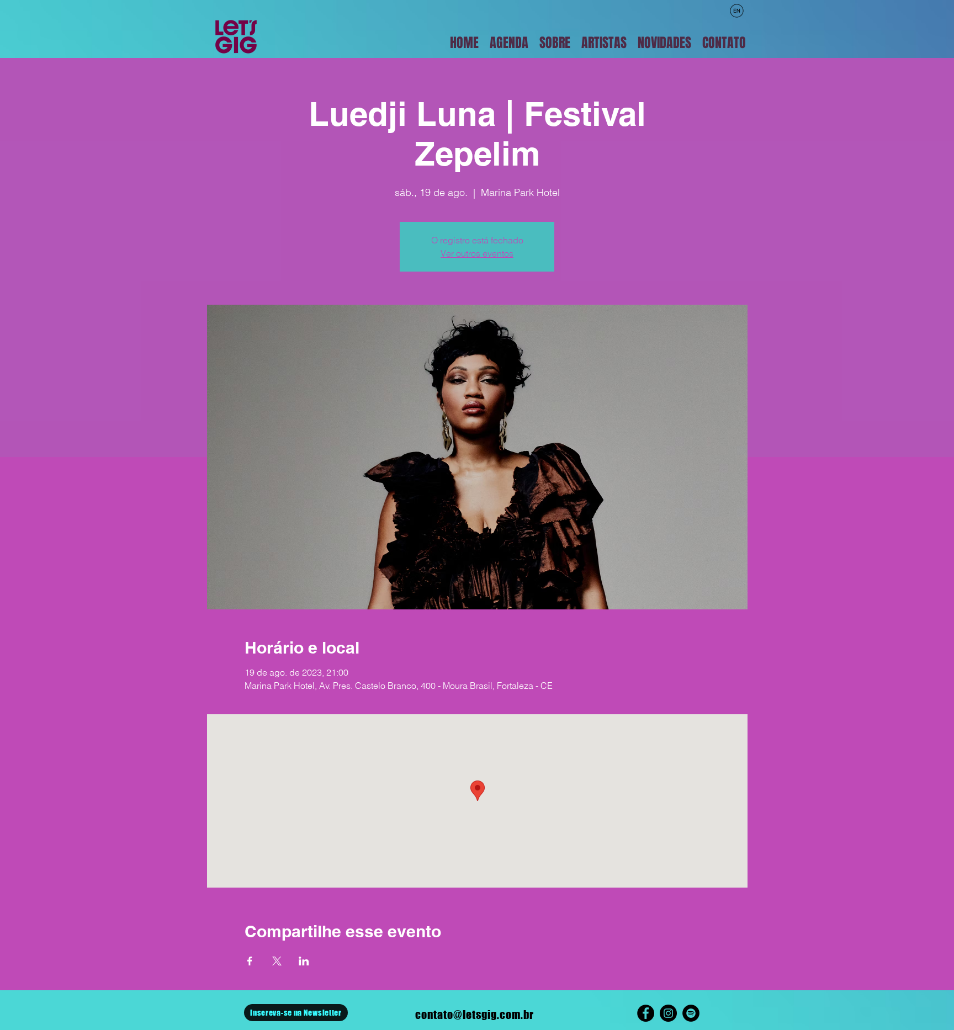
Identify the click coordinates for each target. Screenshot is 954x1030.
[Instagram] (668, 1013)
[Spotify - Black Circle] (690, 1013)
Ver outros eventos (477, 253)
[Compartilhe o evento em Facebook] (250, 961)
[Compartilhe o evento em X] (277, 961)
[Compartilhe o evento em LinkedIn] (304, 961)
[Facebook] (645, 1013)
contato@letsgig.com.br (474, 1014)
